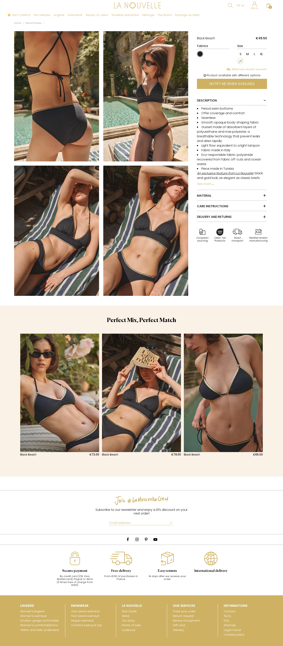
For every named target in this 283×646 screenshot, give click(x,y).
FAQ (226, 620)
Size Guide (129, 611)
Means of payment (186, 620)
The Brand (165, 15)
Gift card (179, 625)
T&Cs (227, 616)
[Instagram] (137, 539)
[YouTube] (155, 539)
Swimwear (75, 15)
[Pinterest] (146, 539)
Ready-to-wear (97, 15)
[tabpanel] (59, 395)
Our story (128, 620)
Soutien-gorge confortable (39, 620)
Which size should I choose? (249, 69)
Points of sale (131, 625)
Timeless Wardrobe (125, 15)
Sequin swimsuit (82, 620)
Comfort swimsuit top (86, 625)
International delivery (211, 571)
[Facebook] (127, 539)
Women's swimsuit (33, 616)
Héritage (148, 15)
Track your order (184, 611)
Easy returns (167, 571)
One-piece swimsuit (85, 611)
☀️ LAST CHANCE (18, 15)
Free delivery (121, 571)
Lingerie (59, 15)
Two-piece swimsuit (85, 616)
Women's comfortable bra (39, 625)
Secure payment (74, 571)
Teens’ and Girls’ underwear (39, 630)
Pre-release (42, 15)
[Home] (141, 5)
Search (230, 5)
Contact (230, 611)
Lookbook (128, 630)
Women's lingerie (32, 611)
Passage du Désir (187, 15)
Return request (183, 616)
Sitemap (230, 625)
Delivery (178, 630)
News (126, 616)
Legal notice (232, 630)
